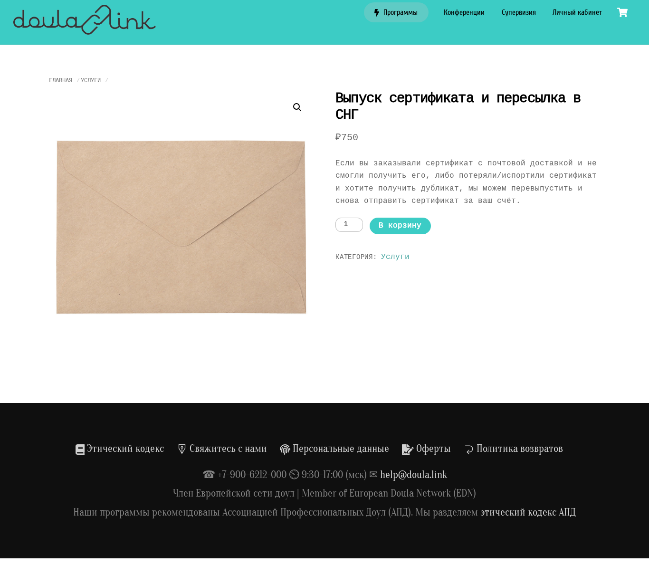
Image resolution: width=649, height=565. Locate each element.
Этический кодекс (124, 448)
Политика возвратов (518, 448)
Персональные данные (339, 448)
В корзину (400, 226)
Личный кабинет (577, 12)
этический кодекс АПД (528, 512)
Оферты (432, 448)
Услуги (91, 81)
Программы (400, 12)
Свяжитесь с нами (227, 448)
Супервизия (519, 12)
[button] (297, 107)
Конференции (464, 12)
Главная (60, 81)
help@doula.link (413, 475)
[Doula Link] (84, 30)
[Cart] (622, 12)
